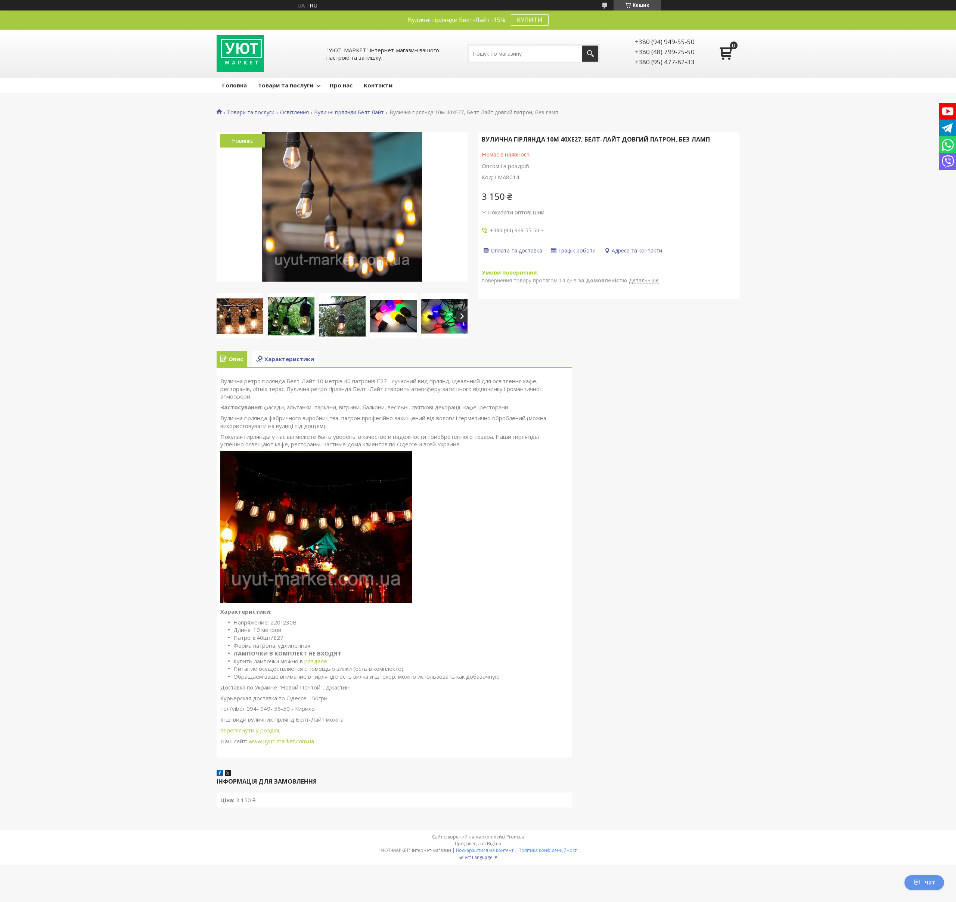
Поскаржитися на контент (484, 850)
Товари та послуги (285, 85)
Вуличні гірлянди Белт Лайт (349, 112)
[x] (228, 774)
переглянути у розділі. (250, 730)
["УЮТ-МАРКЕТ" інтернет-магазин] (240, 53)
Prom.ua (515, 837)
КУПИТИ (530, 20)
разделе (316, 661)
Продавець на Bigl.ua (478, 843)
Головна (234, 85)
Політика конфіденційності (548, 850)
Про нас (341, 85)
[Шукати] (590, 54)
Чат (930, 882)
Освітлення (294, 112)
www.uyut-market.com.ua (281, 741)
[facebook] (220, 774)
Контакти (378, 85)
